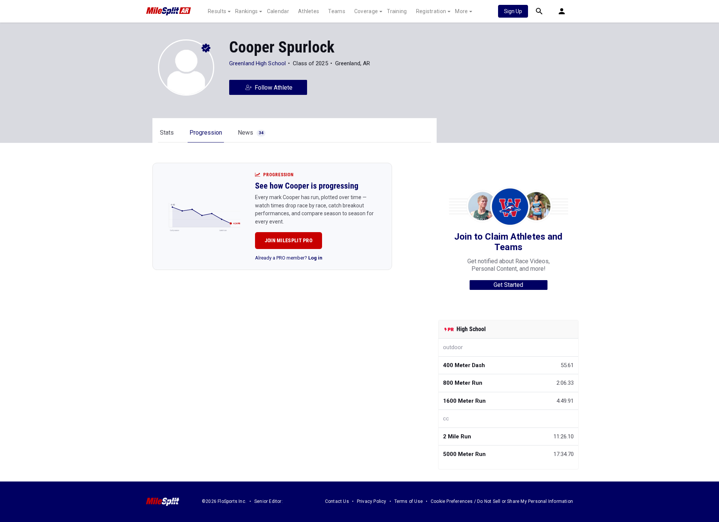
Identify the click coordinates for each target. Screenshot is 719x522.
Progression (205, 132)
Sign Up (513, 11)
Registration (431, 11)
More (461, 11)
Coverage (366, 11)
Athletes (308, 11)
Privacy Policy (371, 501)
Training (397, 11)
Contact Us (337, 501)
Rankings (246, 11)
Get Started (508, 284)
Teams (336, 11)
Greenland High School (257, 63)
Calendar (278, 11)
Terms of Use (408, 501)
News (250, 132)
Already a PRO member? (288, 258)
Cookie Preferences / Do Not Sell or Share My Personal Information (502, 501)
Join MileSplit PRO (288, 240)
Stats (167, 132)
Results (217, 11)
